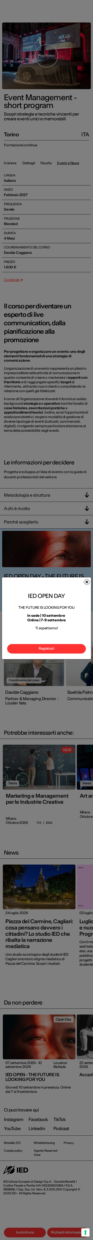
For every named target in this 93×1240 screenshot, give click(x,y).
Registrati (46, 648)
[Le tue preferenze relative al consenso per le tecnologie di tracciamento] (85, 1232)
